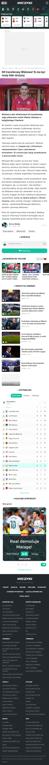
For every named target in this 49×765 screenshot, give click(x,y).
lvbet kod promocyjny (33, 741)
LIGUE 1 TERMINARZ (31, 668)
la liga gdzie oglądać (9, 646)
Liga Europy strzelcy (9, 689)
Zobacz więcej (24, 493)
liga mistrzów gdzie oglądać (35, 714)
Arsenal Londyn (31, 622)
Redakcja (14, 587)
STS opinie (5, 722)
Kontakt (6, 587)
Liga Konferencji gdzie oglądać (9, 670)
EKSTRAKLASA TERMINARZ (33, 652)
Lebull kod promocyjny (34, 748)
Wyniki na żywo (6, 14)
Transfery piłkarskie (33, 708)
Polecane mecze (31, 705)
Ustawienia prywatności (15, 592)
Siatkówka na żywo (32, 686)
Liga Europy (6, 609)
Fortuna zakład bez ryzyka (35, 745)
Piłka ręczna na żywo (33, 689)
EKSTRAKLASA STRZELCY (9, 695)
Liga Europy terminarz (33, 646)
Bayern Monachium (32, 618)
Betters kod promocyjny (10, 748)
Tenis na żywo (30, 692)
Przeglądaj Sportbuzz (24, 570)
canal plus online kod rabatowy (9, 662)
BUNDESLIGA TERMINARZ (33, 665)
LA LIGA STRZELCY (7, 701)
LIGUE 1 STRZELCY (7, 711)
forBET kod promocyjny (10, 732)
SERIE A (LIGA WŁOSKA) (9, 625)
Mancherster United (32, 615)
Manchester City (31, 628)
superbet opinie (7, 729)
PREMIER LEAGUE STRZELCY (10, 698)
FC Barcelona (30, 606)
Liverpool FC (30, 612)
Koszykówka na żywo (33, 695)
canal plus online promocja (11, 657)
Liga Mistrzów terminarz (34, 642)
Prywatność (42, 587)
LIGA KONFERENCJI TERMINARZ (35, 649)
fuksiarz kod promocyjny (11, 741)
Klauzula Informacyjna (34, 592)
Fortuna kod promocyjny (34, 726)
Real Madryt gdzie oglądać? (11, 735)
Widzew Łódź (21, 231)
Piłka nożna (19, 68)
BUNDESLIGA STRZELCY (9, 708)
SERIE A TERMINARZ (31, 662)
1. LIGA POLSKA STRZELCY (9, 714)
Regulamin (31, 587)
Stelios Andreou (8, 231)
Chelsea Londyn (31, 625)
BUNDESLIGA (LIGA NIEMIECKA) (11, 628)
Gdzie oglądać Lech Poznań (11, 677)
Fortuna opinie (7, 726)
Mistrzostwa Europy (33, 711)
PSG (27, 631)
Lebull (4, 745)
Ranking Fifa (30, 698)
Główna (4, 68)
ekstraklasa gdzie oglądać (11, 654)
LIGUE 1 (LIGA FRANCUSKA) (10, 631)
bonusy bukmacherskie (10, 751)
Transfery (32, 231)
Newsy (11, 68)
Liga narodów (7, 634)
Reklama (23, 587)
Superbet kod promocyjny (34, 735)
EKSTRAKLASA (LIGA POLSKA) (11, 615)
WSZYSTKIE (44, 14)
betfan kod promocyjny (34, 738)
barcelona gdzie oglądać (11, 642)
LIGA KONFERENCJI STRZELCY (11, 692)
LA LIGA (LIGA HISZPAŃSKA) (10, 622)
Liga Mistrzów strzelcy (10, 686)
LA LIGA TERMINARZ (31, 658)
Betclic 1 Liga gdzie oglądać (11, 666)
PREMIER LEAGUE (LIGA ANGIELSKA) (12, 618)
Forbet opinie (6, 738)
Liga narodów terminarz (34, 671)
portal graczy (24, 596)
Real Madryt (30, 609)
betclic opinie (30, 732)
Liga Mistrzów (7, 606)
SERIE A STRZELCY (7, 705)
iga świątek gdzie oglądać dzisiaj (11, 650)
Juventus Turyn (31, 634)
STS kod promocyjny (32, 722)
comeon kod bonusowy (33, 751)
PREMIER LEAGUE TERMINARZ (34, 655)
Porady (28, 701)
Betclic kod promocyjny (34, 729)
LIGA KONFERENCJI (8, 612)
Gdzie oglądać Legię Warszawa (12, 674)
